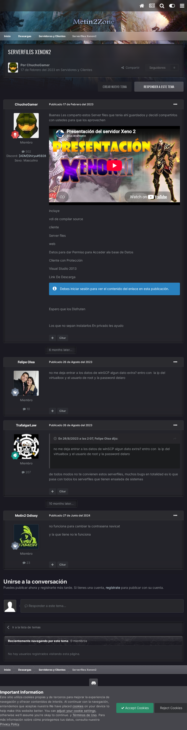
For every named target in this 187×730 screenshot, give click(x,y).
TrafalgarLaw (26, 425)
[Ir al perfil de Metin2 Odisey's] (26, 536)
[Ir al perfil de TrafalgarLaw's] (26, 446)
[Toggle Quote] (56, 438)
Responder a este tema (159, 86)
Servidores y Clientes (76, 70)
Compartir (132, 67)
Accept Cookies (136, 708)
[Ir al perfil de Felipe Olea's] (26, 383)
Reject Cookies (170, 708)
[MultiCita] (52, 338)
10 (28, 409)
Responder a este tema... (47, 606)
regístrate (113, 587)
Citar (62, 338)
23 (28, 562)
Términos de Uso (85, 715)
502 (28, 151)
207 (28, 472)
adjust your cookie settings (76, 710)
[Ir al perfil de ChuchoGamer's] (13, 68)
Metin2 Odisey (26, 515)
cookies (78, 706)
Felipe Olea (26, 362)
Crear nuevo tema (115, 86)
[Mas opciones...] (175, 104)
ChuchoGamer (38, 65)
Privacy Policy (9, 724)
